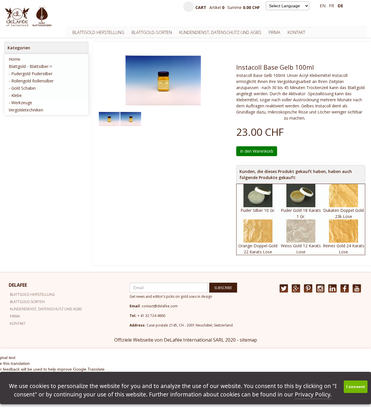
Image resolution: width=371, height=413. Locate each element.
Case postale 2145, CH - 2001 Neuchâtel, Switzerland (190, 325)
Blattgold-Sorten (152, 32)
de (340, 5)
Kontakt (296, 32)
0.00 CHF (251, 7)
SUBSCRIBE (223, 287)
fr (331, 5)
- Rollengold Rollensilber (31, 81)
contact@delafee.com (160, 306)
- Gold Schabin (22, 88)
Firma (274, 32)
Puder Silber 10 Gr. (258, 210)
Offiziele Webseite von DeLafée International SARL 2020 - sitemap (185, 340)
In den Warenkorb (256, 151)
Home (14, 59)
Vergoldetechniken (26, 110)
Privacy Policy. (313, 394)
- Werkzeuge (20, 102)
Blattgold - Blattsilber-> (30, 66)
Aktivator (297, 93)
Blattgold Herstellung (98, 32)
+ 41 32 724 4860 (151, 315)
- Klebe (15, 95)
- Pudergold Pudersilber (30, 73)
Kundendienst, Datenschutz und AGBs (220, 32)
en (322, 5)
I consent (355, 386)
